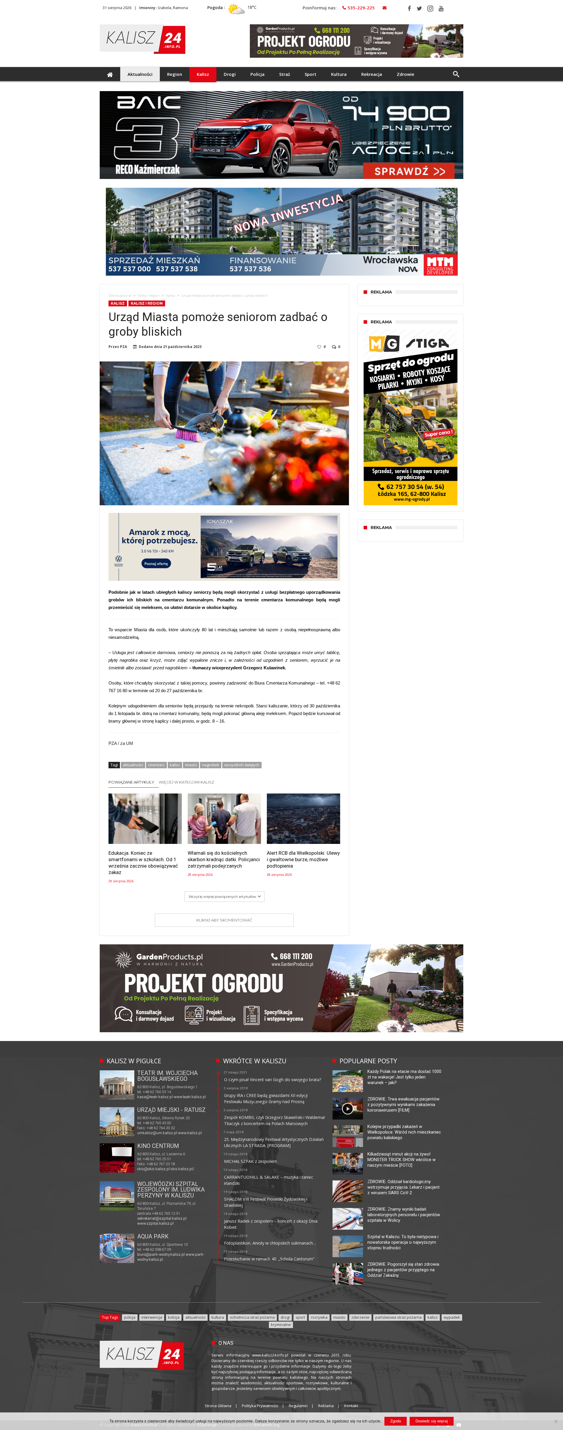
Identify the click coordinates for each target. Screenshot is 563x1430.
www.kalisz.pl (190, 1133)
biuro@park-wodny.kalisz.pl (161, 1254)
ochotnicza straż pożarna (252, 1317)
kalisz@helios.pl (151, 1170)
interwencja (151, 1317)
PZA (123, 346)
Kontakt (351, 1405)
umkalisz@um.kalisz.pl (157, 1133)
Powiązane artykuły (131, 782)
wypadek (452, 1317)
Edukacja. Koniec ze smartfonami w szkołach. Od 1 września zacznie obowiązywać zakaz (143, 862)
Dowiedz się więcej (432, 1421)
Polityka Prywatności (260, 1405)
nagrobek (210, 764)
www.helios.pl (177, 1170)
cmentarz (156, 764)
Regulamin (298, 1405)
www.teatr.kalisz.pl (190, 1097)
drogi (285, 1317)
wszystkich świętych (242, 764)
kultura (217, 1317)
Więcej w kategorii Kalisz (186, 782)
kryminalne (281, 1324)
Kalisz (170, 295)
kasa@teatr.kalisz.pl (155, 1097)
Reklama (326, 1405)
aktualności (133, 764)
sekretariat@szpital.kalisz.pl (161, 1218)
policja (129, 1317)
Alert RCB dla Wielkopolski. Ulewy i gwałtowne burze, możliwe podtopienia (303, 859)
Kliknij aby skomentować (224, 920)
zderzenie (360, 1317)
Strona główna (119, 295)
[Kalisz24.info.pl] (142, 24)
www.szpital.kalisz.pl (155, 1223)
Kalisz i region (149, 295)
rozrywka (319, 1317)
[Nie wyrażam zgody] (556, 1421)
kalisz (175, 764)
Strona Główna (218, 1405)
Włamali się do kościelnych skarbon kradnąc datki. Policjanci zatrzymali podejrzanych (224, 859)
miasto (191, 764)
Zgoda (395, 1421)
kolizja (173, 1317)
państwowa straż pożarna (398, 1317)
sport (300, 1317)
